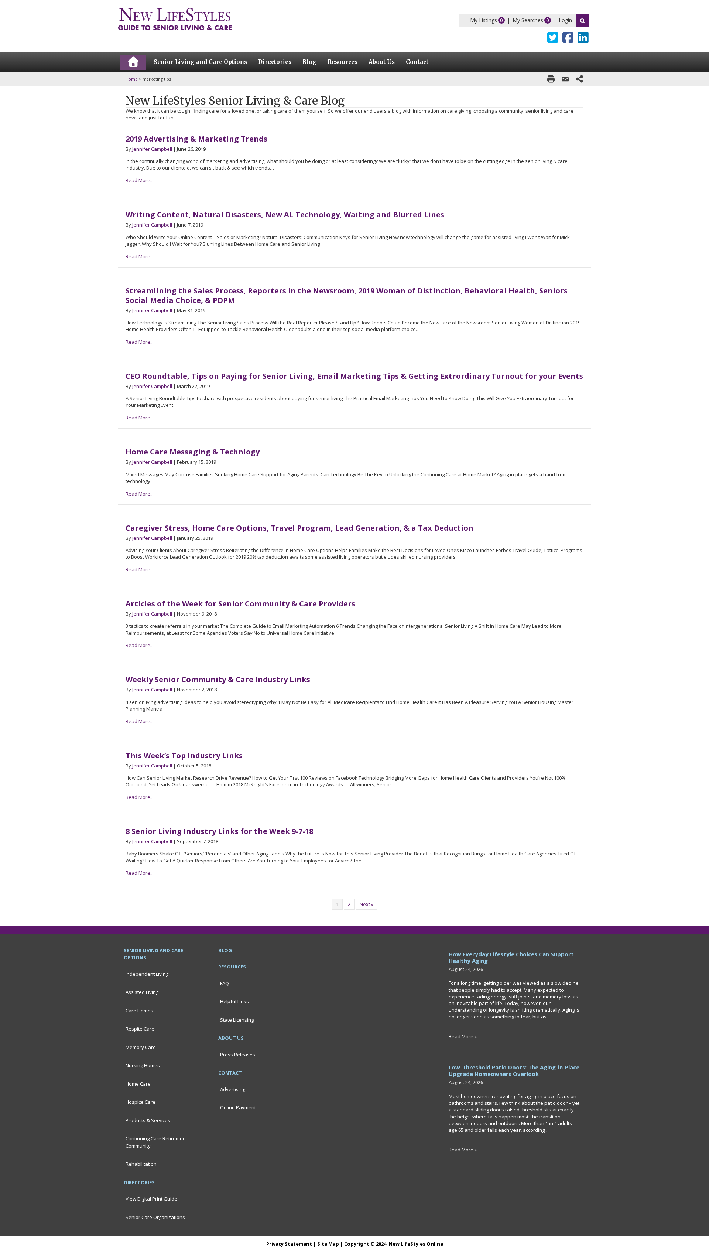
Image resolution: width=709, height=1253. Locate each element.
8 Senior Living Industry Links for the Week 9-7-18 (219, 831)
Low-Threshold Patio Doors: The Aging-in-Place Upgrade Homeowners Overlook (514, 1070)
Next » (366, 904)
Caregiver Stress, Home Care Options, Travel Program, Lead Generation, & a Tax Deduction (299, 528)
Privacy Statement (289, 1243)
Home (132, 79)
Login (565, 20)
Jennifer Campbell (152, 149)
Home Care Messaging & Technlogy (193, 452)
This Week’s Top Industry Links (184, 755)
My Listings (483, 20)
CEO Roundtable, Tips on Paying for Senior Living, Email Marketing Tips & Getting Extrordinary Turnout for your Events (354, 376)
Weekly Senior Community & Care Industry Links (218, 679)
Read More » (463, 1036)
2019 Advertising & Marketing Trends (196, 139)
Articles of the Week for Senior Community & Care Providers (240, 604)
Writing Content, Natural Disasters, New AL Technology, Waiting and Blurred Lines (285, 214)
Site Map (328, 1243)
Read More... (140, 180)
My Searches (528, 20)
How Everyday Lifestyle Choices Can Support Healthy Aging (511, 957)
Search (582, 20)
